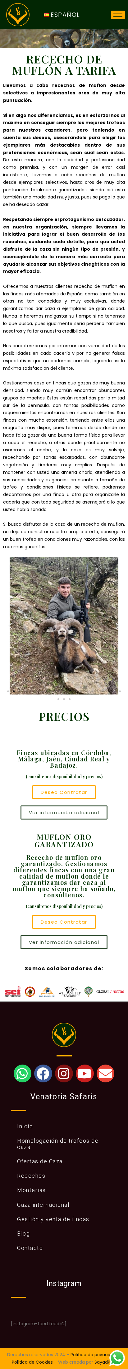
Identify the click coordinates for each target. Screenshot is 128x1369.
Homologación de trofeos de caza (57, 1143)
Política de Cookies (32, 1362)
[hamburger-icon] (118, 15)
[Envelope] (105, 1073)
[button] (10, 625)
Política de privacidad (94, 1354)
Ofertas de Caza (40, 1161)
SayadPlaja (106, 1362)
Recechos (31, 1175)
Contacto (30, 1248)
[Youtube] (85, 1073)
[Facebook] (43, 1073)
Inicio (25, 1126)
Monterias (31, 1190)
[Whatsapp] (22, 1073)
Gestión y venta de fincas (53, 1219)
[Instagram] (64, 1073)
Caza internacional (43, 1204)
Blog (23, 1233)
